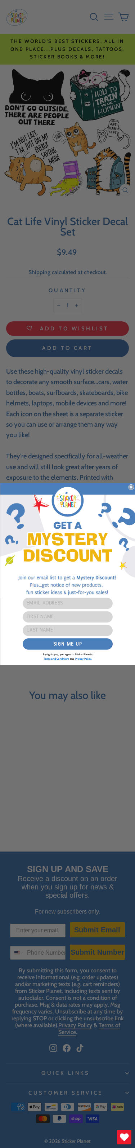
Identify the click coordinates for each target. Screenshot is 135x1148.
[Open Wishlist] (124, 1137)
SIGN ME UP (67, 644)
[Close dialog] (131, 487)
